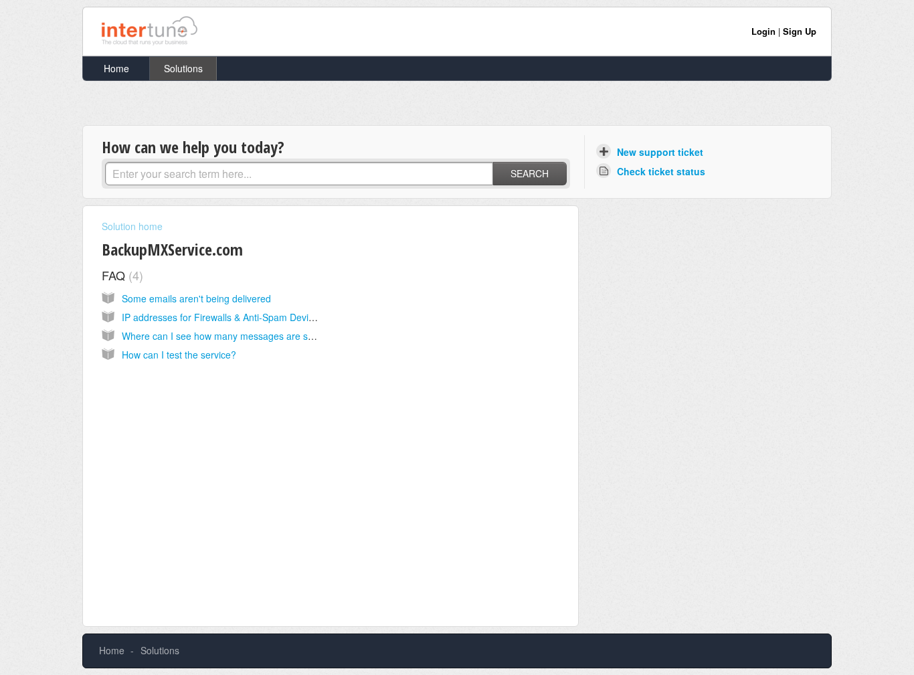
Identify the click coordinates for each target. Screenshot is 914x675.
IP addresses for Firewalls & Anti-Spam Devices (222, 317)
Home (116, 68)
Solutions (183, 68)
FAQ (120, 275)
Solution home (132, 226)
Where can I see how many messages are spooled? (232, 336)
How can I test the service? (179, 354)
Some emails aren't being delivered (196, 298)
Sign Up (799, 31)
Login (763, 31)
